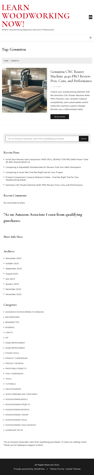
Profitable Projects (15, 368)
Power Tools (12, 353)
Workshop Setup (14, 430)
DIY (6, 337)
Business (9, 327)
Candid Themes (73, 469)
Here (20, 237)
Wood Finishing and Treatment (21, 394)
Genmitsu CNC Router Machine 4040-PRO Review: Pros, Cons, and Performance (71, 76)
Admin (58, 87)
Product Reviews (14, 363)
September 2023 (14, 268)
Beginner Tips (12, 322)
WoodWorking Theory (16, 415)
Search (83, 139)
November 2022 (13, 294)
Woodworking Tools (16, 420)
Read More (59, 117)
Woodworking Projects (17, 404)
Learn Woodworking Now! (36, 16)
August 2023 (12, 273)
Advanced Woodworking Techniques (24, 312)
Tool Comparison (14, 373)
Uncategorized (13, 389)
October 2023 (12, 263)
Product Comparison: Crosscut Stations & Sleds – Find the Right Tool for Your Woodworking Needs (42, 178)
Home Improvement (15, 343)
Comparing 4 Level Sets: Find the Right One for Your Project (34, 172)
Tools (8, 379)
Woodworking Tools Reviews (20, 425)
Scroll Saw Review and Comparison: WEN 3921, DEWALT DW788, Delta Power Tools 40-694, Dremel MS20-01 (47, 160)
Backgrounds (12, 317)
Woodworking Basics (16, 399)
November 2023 (13, 258)
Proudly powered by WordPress (29, 469)
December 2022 (13, 289)
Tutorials (10, 384)
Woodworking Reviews (17, 409)
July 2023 (10, 279)
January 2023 (12, 284)
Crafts (9, 332)
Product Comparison (16, 358)
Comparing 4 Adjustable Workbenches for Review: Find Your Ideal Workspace (43, 167)
